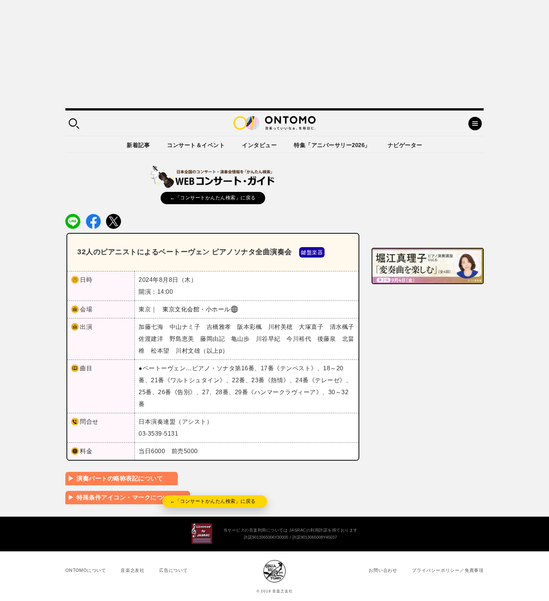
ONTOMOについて (85, 570)
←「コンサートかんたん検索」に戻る (213, 197)
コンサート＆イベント (196, 145)
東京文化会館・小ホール (196, 309)
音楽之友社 (133, 570)
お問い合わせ (383, 570)
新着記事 (138, 145)
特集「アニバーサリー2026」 (332, 145)
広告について (173, 570)
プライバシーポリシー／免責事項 (448, 570)
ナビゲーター (405, 145)
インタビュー (259, 145)
